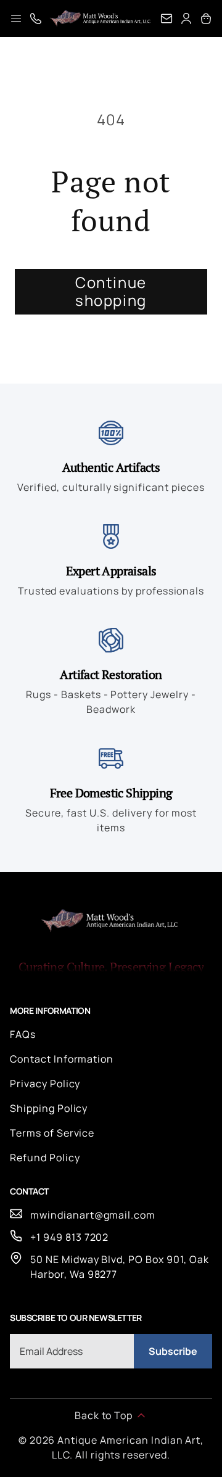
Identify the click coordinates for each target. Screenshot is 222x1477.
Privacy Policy (45, 1083)
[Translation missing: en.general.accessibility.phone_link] (36, 18)
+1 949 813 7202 (69, 1237)
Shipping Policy (49, 1108)
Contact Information (61, 1059)
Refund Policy (45, 1157)
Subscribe (173, 1351)
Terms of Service (52, 1133)
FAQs (23, 1034)
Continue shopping (111, 291)
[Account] (186, 18)
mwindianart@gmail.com (92, 1215)
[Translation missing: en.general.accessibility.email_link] (166, 18)
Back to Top (104, 1415)
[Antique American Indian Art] (101, 18)
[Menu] (16, 18)
